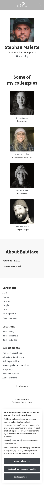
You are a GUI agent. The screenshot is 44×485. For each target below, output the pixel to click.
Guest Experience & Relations (15, 365)
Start (4, 292)
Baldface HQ (8, 331)
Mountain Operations (12, 352)
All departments (9, 377)
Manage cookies (9, 318)
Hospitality (22, 56)
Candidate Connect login (22, 402)
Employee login (22, 399)
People (5, 305)
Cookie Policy (16, 440)
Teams (5, 296)
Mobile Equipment (10, 373)
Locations (6, 301)
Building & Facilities (11, 361)
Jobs (4, 309)
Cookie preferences (22, 477)
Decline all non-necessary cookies (22, 469)
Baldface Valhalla (10, 335)
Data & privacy (9, 313)
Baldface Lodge (9, 339)
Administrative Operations (14, 357)
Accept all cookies (22, 461)
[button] (39, 4)
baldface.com (22, 386)
